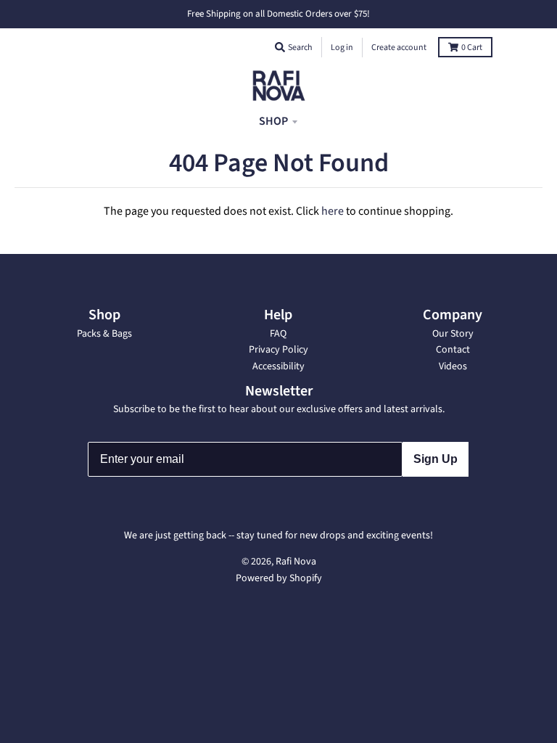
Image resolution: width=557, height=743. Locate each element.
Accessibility (278, 366)
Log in (342, 47)
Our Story (453, 334)
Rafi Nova (296, 561)
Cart (471, 47)
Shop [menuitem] (273, 121)
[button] (280, 47)
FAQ (278, 334)
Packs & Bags (104, 334)
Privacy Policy (278, 349)
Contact (453, 349)
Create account (398, 47)
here (332, 211)
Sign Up (435, 459)
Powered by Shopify (279, 578)
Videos (453, 366)
